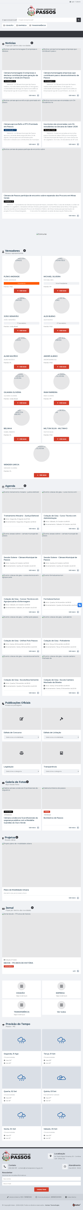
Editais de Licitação (52, 733)
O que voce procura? (9, 20)
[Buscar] (79, 20)
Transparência (50, 767)
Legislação (9, 767)
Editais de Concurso (13, 733)
